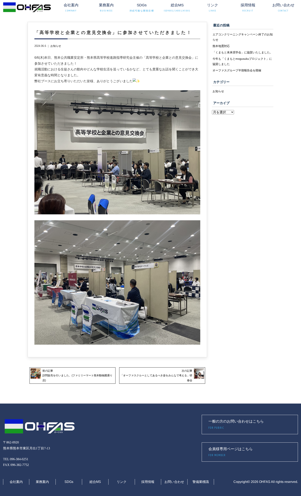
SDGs (68, 482)
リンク (122, 482)
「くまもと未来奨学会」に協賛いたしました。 (243, 52)
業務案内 (42, 482)
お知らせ (55, 45)
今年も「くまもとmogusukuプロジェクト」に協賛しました (242, 61)
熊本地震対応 (221, 46)
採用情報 (147, 482)
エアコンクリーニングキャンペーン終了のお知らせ (243, 37)
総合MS (95, 482)
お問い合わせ (174, 482)
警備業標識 (200, 482)
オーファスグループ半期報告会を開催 (237, 70)
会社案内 (16, 482)
